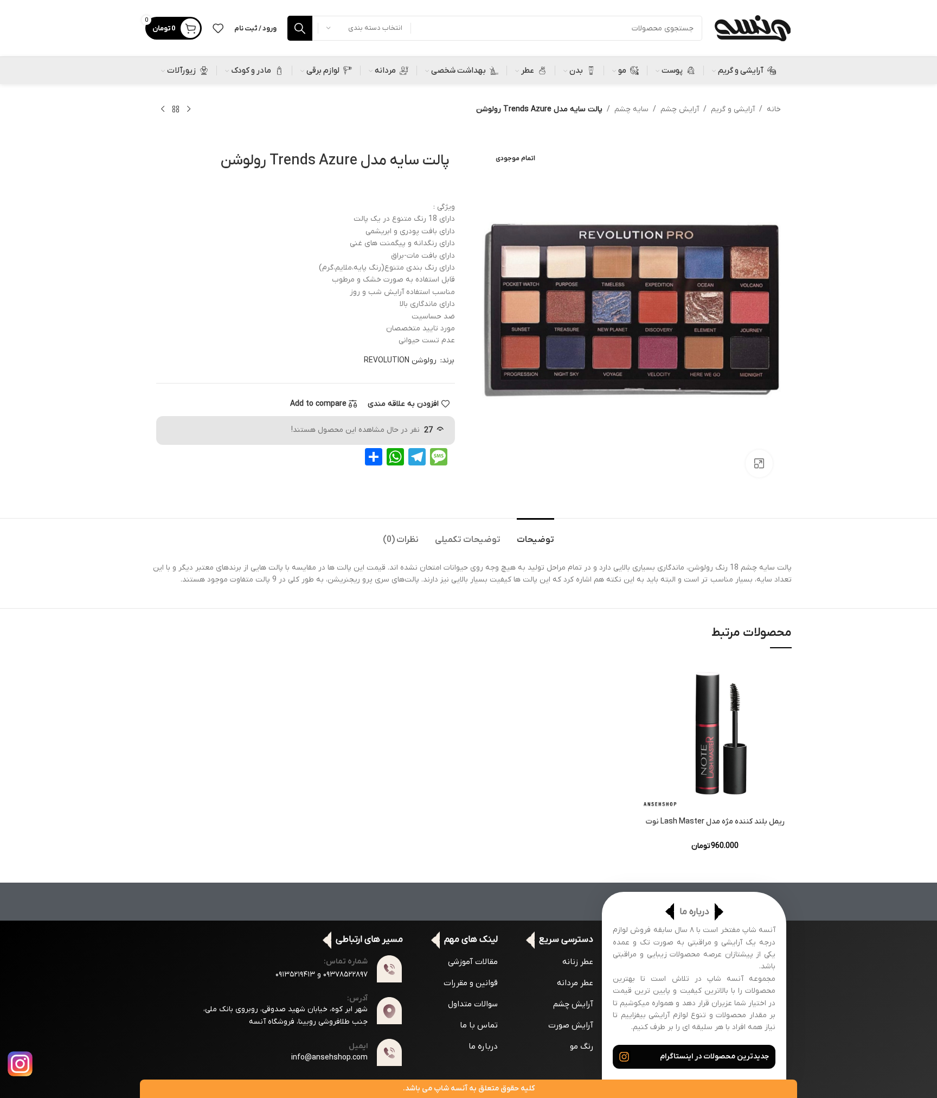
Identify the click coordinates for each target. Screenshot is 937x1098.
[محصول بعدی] (162, 109)
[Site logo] (752, 28)
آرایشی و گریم (733, 109)
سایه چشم (631, 109)
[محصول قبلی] (188, 109)
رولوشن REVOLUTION (400, 360)
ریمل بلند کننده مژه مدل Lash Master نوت (715, 821)
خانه (774, 109)
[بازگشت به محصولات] (175, 109)
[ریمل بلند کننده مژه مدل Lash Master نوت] (715, 735)
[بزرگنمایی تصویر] (759, 463)
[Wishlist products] (218, 28)
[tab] (535, 534)
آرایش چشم (679, 109)
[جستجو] (299, 28)
